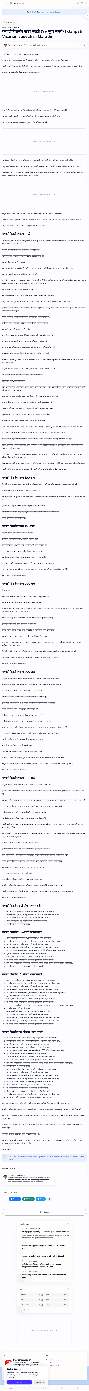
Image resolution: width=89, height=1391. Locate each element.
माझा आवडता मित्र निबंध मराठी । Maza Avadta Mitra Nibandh (43, 1256)
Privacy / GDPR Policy (53, 1365)
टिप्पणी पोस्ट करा (44, 1212)
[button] (85, 3)
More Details (39, 1382)
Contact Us (50, 1362)
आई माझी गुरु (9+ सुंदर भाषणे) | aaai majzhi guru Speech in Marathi (45, 1232)
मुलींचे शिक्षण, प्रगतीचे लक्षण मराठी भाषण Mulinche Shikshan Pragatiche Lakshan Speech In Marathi (41, 1265)
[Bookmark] (82, 3)
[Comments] (78, 1388)
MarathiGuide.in (11, 3)
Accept (19, 1382)
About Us (49, 1360)
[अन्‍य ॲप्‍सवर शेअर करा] (49, 1199)
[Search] (78, 3)
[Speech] (37, 1228)
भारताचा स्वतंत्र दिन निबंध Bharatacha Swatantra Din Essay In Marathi (44, 1276)
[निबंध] (32, 1271)
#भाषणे (5, 1193)
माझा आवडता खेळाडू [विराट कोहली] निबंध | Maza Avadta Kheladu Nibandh (43, 1247)
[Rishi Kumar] (12, 45)
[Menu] (44, 1388)
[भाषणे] (33, 1228)
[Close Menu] (84, 12)
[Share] (61, 1388)
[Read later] (80, 45)
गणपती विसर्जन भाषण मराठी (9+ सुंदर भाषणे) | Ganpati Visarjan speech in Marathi (45, 1157)
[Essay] (36, 1271)
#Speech (14, 1193)
